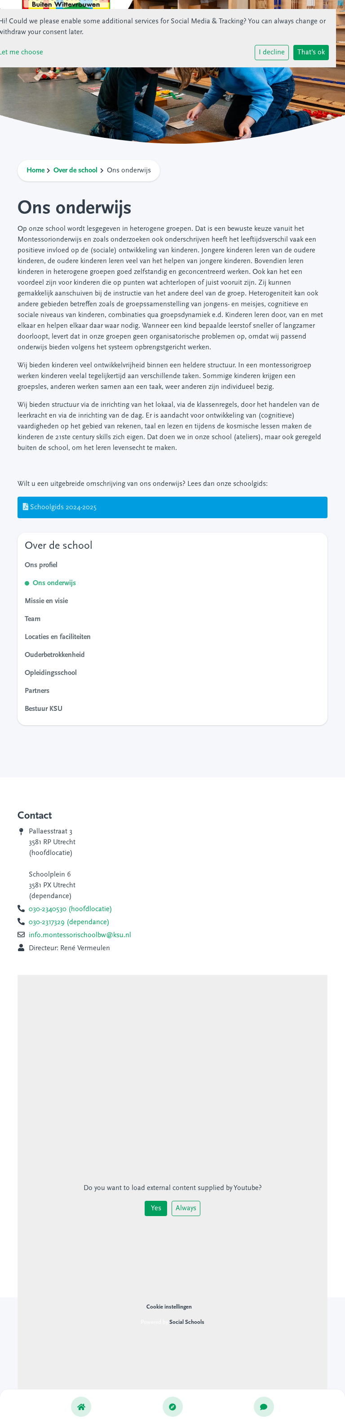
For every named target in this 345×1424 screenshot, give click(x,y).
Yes (156, 1208)
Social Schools (186, 1322)
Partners (37, 691)
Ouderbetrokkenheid (55, 655)
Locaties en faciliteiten (58, 637)
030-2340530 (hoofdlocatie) (70, 909)
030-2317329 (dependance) (69, 922)
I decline (272, 52)
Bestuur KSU (43, 709)
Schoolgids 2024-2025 (62, 507)
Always (186, 1208)
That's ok (311, 52)
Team (32, 619)
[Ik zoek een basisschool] (173, 1407)
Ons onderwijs (54, 583)
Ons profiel (41, 565)
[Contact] (264, 1407)
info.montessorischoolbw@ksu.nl (80, 935)
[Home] (81, 1407)
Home (35, 170)
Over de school (75, 170)
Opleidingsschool (51, 673)
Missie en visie (46, 601)
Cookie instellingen (169, 1307)
